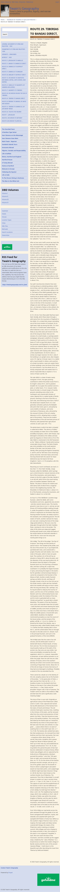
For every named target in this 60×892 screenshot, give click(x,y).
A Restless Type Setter (9, 132)
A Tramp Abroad (7, 163)
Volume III (5, 199)
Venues (4, 217)
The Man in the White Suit (10, 181)
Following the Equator (9, 172)
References (29, 2)
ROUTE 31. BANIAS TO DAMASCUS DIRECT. (14, 63)
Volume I (5, 193)
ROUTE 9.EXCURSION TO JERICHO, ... (12, 121)
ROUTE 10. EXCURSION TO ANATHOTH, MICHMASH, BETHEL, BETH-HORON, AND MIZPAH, (14, 80)
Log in (57, 2)
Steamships (5, 235)
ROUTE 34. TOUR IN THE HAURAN (11, 112)
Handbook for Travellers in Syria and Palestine (21, 20)
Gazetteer (5, 211)
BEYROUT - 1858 (6, 57)
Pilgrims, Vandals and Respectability (14, 150)
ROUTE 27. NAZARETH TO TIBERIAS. (12, 90)
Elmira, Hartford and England (11, 157)
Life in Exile (5, 175)
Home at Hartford (8, 166)
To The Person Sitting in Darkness (13, 178)
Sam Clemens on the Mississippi (12, 135)
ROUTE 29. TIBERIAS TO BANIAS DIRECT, (13, 98)
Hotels (4, 214)
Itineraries (22, 2)
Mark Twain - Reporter (9, 141)
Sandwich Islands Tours (9, 144)
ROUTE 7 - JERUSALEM (8, 115)
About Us (8, 2)
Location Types (6, 220)
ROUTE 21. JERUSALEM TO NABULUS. (12, 60)
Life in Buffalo (6, 153)
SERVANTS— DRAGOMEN (9, 54)
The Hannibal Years (8, 129)
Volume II (5, 196)
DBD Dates (15, 2)
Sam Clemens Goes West (10, 138)
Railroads (5, 229)
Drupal (10, 872)
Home (2, 2)
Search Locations (7, 232)
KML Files (5, 226)
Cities (3, 223)
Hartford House (7, 160)
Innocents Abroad (8, 147)
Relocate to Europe (8, 169)
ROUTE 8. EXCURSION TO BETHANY (12, 118)
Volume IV (5, 202)
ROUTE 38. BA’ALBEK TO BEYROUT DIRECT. (14, 75)
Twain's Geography (24, 8)
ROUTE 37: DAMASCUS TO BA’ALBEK (12, 72)
